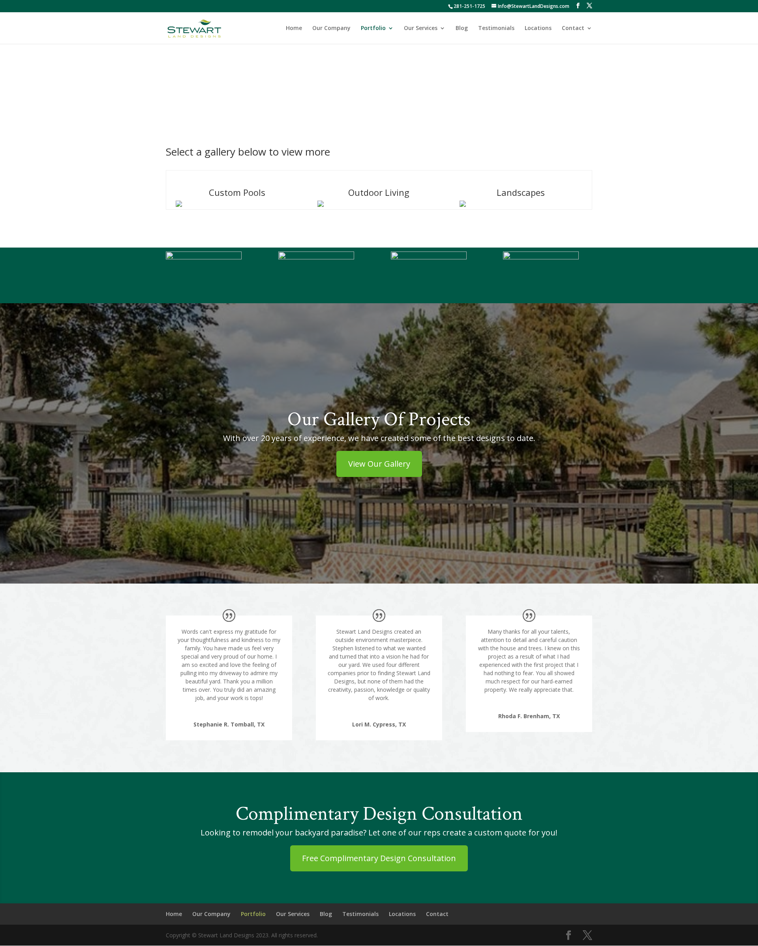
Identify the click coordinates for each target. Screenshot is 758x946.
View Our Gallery (379, 463)
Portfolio (373, 28)
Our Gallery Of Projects (379, 419)
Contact (573, 28)
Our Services (420, 28)
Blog (462, 28)
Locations (538, 28)
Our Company (331, 28)
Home (294, 28)
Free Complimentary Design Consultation (379, 858)
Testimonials (496, 28)
